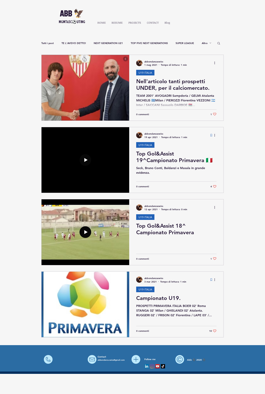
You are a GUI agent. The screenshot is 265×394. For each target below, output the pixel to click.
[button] (219, 43)
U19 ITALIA (145, 72)
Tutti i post (47, 43)
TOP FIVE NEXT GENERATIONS (149, 43)
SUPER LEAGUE (185, 43)
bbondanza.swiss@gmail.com (112, 360)
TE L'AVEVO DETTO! (73, 43)
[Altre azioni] (216, 63)
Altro (205, 43)
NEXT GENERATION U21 (108, 43)
